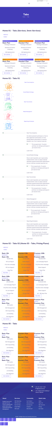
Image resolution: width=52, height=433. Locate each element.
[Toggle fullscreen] (10, 419)
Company (29, 406)
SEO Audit (17, 408)
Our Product (29, 401)
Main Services (42, 404)
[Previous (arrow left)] (2, 423)
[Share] (6, 419)
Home (24, 17)
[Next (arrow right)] (6, 423)
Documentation (30, 403)
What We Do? (30, 408)
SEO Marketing (18, 401)
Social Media (17, 406)
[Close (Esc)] (2, 419)
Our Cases (41, 408)
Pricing (40, 406)
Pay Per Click (17, 404)
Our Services (29, 404)
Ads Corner (34, 416)
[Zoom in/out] (14, 419)
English (41, 0)
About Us (41, 403)
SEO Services (17, 403)
